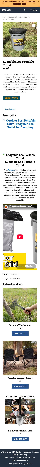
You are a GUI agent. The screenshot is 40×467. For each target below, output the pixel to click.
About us (27, 452)
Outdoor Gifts (14, 17)
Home (5, 17)
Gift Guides (17, 452)
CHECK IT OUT (11, 98)
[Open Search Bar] (25, 10)
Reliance (11, 170)
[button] (33, 25)
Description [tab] (10, 109)
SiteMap (23, 455)
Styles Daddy (6, 10)
